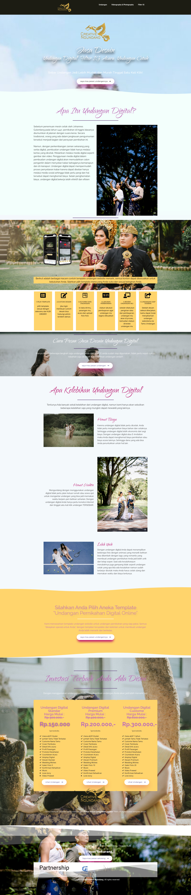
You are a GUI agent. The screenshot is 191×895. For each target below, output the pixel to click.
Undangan (103, 5)
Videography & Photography (122, 5)
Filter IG (141, 5)
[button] (36, 250)
